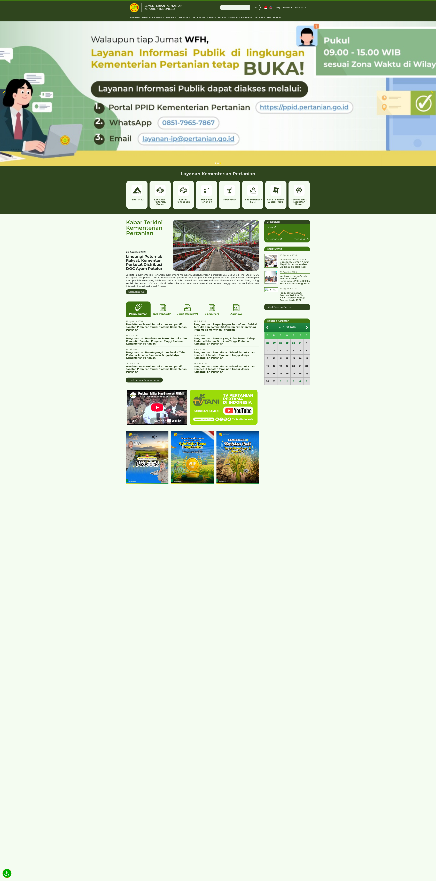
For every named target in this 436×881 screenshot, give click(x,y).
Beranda (135, 17)
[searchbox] (240, 7)
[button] (4, 93)
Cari (255, 7)
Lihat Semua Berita (279, 307)
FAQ (278, 7)
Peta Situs (301, 7)
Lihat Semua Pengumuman (144, 380)
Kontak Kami (274, 17)
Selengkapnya (136, 291)
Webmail (287, 7)
